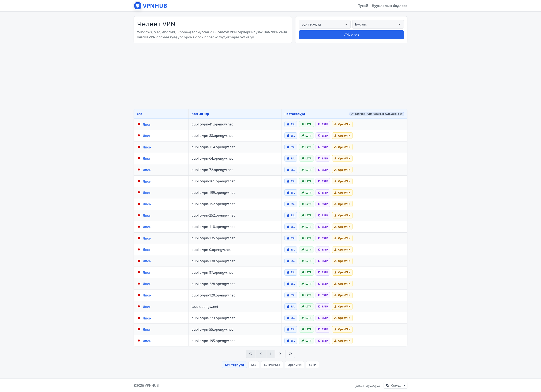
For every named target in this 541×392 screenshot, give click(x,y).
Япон (147, 124)
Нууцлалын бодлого (389, 5)
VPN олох (351, 34)
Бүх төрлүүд (234, 365)
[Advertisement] (270, 76)
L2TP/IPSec (272, 365)
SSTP (312, 365)
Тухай (363, 5)
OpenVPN (295, 365)
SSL (253, 365)
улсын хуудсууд (367, 385)
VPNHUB (152, 385)
